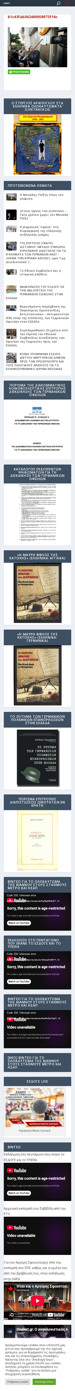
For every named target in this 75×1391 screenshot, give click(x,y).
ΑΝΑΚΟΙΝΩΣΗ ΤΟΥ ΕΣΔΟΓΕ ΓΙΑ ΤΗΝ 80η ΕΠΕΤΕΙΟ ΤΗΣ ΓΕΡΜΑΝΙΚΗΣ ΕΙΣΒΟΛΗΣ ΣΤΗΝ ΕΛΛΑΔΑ (35, 292)
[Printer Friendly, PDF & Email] (19, 71)
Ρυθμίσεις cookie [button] (17, 1382)
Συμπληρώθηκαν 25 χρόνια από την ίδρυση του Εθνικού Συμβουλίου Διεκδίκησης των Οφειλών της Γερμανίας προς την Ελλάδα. (37, 337)
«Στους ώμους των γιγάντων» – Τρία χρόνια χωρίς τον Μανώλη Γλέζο (44, 214)
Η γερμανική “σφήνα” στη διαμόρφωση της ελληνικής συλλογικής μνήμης (41, 230)
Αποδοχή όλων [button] (44, 1382)
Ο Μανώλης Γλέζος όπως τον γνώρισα (42, 196)
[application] (37, 912)
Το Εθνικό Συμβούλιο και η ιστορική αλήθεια (40, 272)
